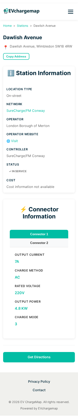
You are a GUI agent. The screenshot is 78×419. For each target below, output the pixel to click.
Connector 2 (39, 243)
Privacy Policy (39, 381)
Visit (12, 141)
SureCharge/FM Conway (25, 110)
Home (7, 25)
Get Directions (39, 357)
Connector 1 (39, 234)
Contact (39, 390)
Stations (22, 25)
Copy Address (16, 56)
